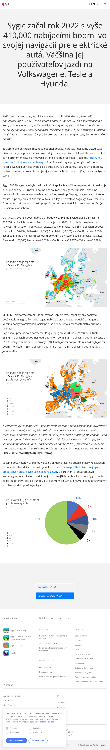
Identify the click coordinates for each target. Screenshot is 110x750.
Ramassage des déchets (86, 677)
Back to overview (50, 595)
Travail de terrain (82, 654)
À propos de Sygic (11, 696)
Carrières (7, 705)
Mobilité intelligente (83, 672)
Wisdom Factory (100, 745)
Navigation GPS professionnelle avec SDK (53, 637)
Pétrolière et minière (84, 659)
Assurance (79, 663)
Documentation (45, 672)
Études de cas (45, 667)
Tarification (62, 702)
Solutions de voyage (84, 668)
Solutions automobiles (48, 643)
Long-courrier (81, 636)
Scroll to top (47, 586)
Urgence (78, 645)
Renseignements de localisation (89, 681)
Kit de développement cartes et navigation (53, 649)
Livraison (79, 640)
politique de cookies (49, 722)
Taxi (77, 649)
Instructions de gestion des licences (55, 676)
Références (8, 700)
